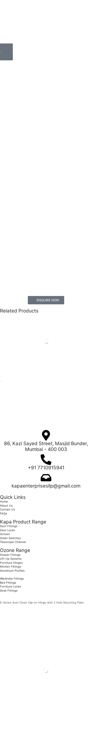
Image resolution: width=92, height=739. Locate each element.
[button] (6, 47)
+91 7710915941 (46, 467)
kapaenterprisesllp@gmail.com (46, 486)
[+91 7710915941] (46, 459)
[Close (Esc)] (0, 377)
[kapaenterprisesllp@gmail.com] (46, 477)
